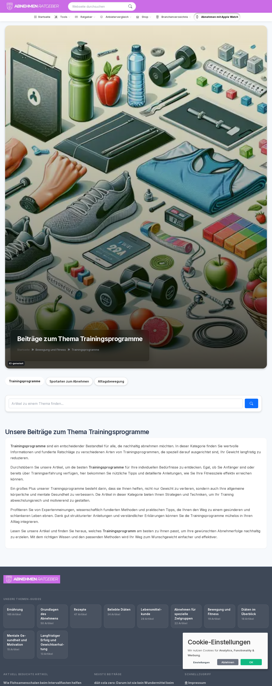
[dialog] (225, 651)
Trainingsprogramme (24, 381)
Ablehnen (227, 662)
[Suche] (130, 6)
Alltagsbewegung (111, 381)
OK (251, 662)
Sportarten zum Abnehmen (69, 381)
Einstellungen (201, 662)
